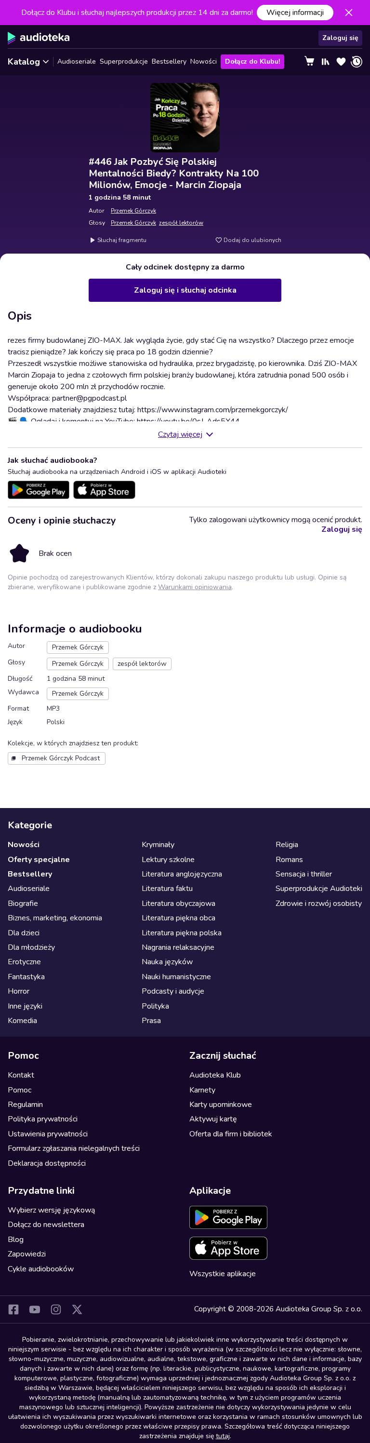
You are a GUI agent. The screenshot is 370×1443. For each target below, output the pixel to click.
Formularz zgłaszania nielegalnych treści (74, 1148)
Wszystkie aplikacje (222, 1273)
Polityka (155, 1006)
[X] (77, 1309)
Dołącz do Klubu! (252, 61)
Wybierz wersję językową (51, 1210)
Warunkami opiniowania (195, 587)
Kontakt (21, 1075)
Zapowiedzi (27, 1254)
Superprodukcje (124, 61)
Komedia (22, 1020)
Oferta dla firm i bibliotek (230, 1134)
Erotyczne (24, 962)
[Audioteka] (39, 38)
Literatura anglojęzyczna (182, 874)
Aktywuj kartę (213, 1119)
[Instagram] (56, 1309)
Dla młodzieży (31, 947)
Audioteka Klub (215, 1075)
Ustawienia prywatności (48, 1134)
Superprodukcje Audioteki (319, 888)
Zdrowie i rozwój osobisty (319, 903)
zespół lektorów (181, 223)
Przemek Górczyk (133, 211)
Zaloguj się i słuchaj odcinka (185, 290)
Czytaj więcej (180, 434)
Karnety (202, 1090)
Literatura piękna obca (178, 918)
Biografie (23, 903)
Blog (16, 1239)
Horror (18, 991)
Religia (287, 844)
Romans (289, 859)
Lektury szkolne (168, 859)
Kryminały (158, 844)
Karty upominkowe (220, 1104)
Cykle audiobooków (41, 1269)
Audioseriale (76, 61)
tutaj (223, 1436)
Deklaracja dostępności (47, 1163)
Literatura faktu (167, 888)
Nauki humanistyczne (176, 976)
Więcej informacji (295, 12)
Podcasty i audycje (173, 991)
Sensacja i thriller (304, 874)
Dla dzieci (24, 933)
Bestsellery (169, 61)
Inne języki (25, 1006)
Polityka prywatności (43, 1119)
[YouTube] (34, 1309)
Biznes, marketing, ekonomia (55, 918)
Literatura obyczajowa (178, 903)
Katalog (24, 61)
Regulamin (25, 1104)
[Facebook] (13, 1309)
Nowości (203, 61)
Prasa (151, 1020)
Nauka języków (167, 962)
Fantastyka (26, 976)
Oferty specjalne (39, 859)
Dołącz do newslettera (46, 1224)
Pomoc (19, 1090)
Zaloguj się (340, 37)
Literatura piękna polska (182, 933)
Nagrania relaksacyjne (178, 947)
